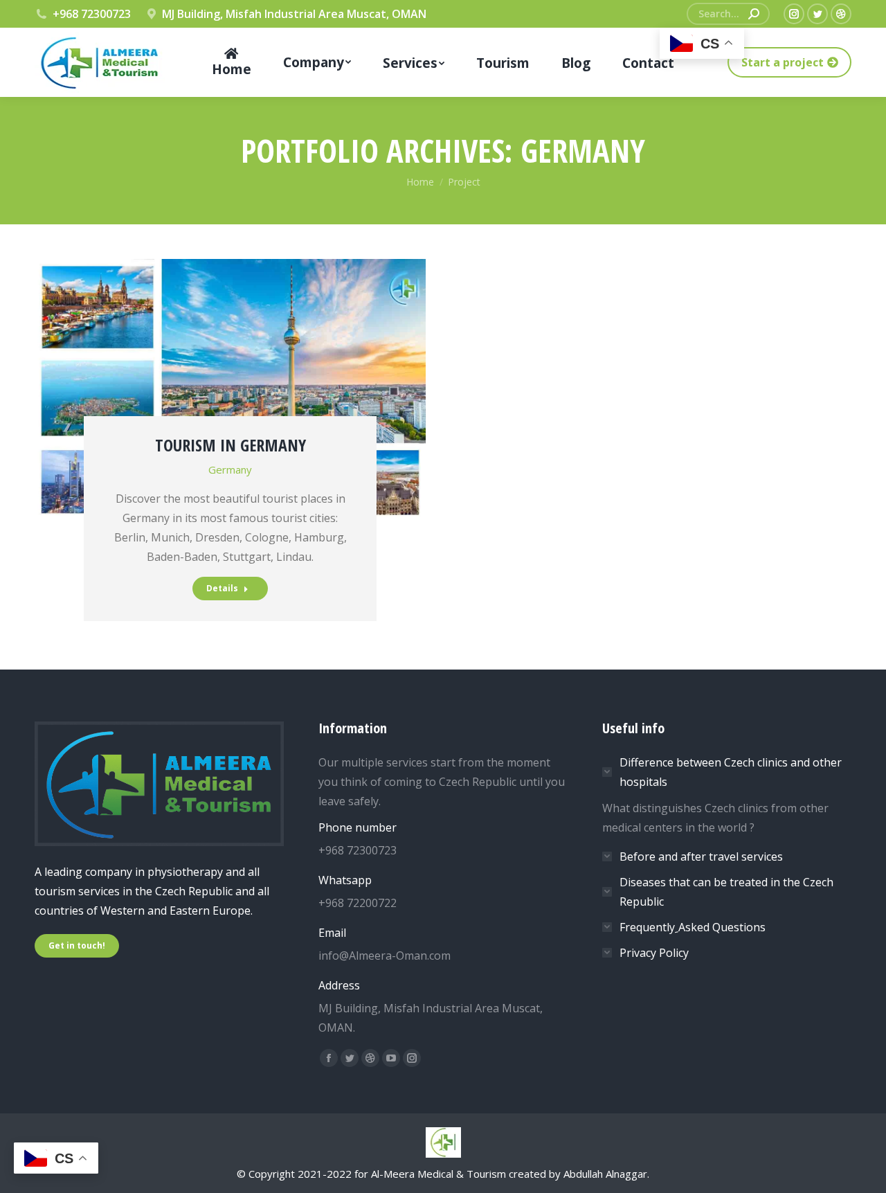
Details (222, 588)
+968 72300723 (92, 13)
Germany (230, 469)
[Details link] (230, 337)
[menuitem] (231, 62)
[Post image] (230, 389)
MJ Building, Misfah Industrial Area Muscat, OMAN (294, 13)
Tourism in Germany (230, 444)
